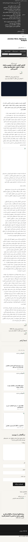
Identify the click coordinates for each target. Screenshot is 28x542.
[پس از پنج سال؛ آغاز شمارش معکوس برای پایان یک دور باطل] (14, 358)
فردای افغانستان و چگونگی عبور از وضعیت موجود (15, 386)
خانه (26, 58)
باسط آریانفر (16, 77)
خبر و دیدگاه (15, 51)
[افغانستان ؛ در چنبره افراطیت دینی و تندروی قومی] (14, 398)
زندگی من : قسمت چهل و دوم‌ (14, 6)
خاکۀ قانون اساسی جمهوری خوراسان (12, 26)
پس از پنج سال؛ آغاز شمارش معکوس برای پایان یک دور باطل (14, 366)
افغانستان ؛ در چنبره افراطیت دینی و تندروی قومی (14, 406)
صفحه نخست (23, 51)
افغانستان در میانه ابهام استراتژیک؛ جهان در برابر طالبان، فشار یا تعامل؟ (11, 16)
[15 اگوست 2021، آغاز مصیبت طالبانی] (14, 418)
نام (24, 463)
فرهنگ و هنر (7, 51)
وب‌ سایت (23, 476)
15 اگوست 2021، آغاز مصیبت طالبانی (12, 25)
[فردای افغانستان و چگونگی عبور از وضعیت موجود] (14, 378)
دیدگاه (23, 443)
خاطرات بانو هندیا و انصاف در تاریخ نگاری (11, 7)
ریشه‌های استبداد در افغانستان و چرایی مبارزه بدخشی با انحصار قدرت (12, 10)
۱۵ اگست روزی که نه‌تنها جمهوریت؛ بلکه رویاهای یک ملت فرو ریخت (12, 22)
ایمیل (24, 469)
